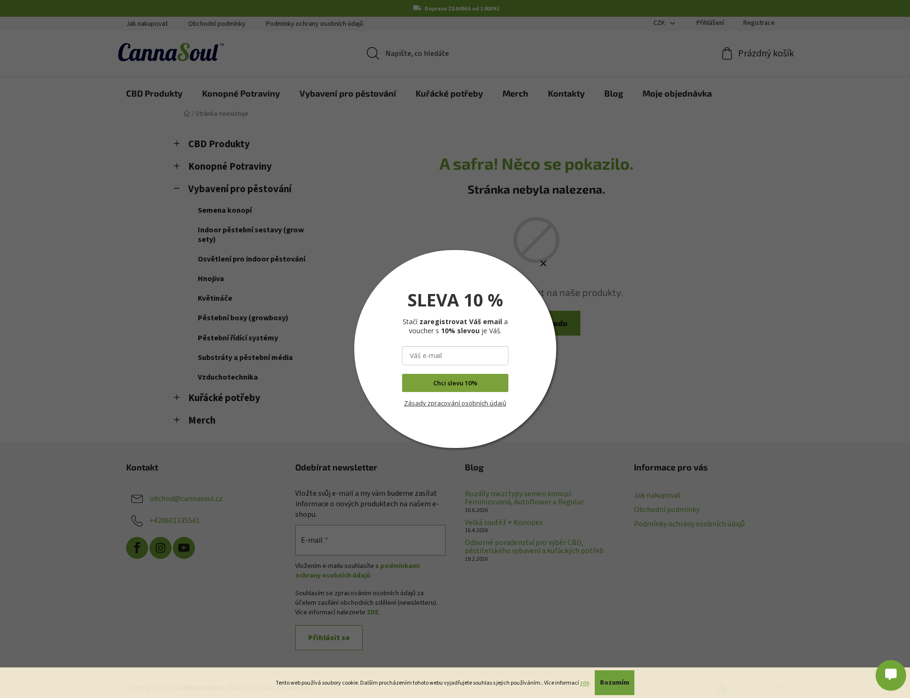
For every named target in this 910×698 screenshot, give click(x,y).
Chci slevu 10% (455, 383)
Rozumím (614, 682)
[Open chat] (891, 674)
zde (584, 683)
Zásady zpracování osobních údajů (455, 403)
